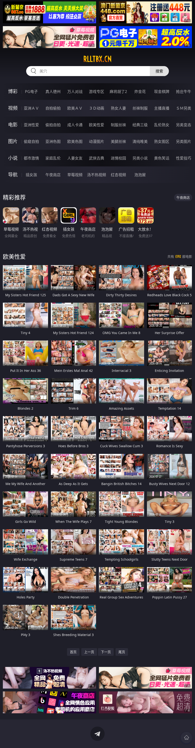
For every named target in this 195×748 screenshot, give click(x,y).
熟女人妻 (118, 108)
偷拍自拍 (53, 124)
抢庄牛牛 (183, 91)
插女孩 (31, 174)
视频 (13, 108)
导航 (13, 174)
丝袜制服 (140, 108)
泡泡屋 (140, 174)
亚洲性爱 (31, 124)
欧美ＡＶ (75, 108)
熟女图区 (161, 141)
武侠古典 (96, 158)
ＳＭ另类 (183, 108)
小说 (13, 158)
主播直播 (161, 108)
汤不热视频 (96, 174)
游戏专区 (96, 91)
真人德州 (53, 91)
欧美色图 (75, 141)
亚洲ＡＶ (31, 108)
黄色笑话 (161, 158)
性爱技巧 (183, 158)
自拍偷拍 (53, 108)
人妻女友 (75, 158)
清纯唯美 (140, 141)
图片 (13, 141)
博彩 (13, 91)
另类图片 (183, 141)
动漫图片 (96, 141)
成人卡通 (75, 124)
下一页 (106, 652)
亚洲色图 (53, 141)
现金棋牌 (161, 91)
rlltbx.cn (97, 59)
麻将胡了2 (118, 91)
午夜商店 (53, 174)
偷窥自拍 (31, 141)
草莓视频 (75, 174)
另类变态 (183, 124)
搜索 (159, 71)
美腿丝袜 (118, 141)
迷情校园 (118, 158)
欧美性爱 (96, 124)
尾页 (121, 652)
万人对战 (75, 91)
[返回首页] (186, 737)
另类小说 (140, 158)
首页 (73, 652)
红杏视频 (118, 174)
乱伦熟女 (161, 124)
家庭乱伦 (53, 158)
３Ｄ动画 (96, 108)
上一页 (89, 652)
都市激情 (31, 158)
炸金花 (140, 91)
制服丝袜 (118, 124)
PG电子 (31, 91)
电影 (13, 124)
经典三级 (140, 124)
